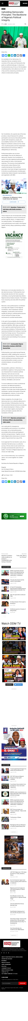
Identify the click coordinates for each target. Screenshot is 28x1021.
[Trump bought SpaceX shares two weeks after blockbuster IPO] (5, 770)
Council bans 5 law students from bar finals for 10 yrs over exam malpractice (18, 786)
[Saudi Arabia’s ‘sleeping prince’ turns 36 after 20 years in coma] (5, 913)
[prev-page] (2, 616)
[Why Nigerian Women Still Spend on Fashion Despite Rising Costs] (5, 826)
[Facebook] (1, 953)
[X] (8, 953)
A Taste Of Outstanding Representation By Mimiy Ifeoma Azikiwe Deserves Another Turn (18, 588)
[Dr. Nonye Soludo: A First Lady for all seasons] (5, 603)
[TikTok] (6, 953)
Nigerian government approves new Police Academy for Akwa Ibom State (17, 889)
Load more (13, 832)
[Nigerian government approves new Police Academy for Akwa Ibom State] (5, 890)
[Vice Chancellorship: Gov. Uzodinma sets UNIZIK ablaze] (5, 930)
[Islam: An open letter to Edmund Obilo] (5, 596)
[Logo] (14, 3)
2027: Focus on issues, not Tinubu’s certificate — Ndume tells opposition (18, 811)
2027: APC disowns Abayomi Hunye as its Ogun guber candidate (17, 778)
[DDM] (2, 24)
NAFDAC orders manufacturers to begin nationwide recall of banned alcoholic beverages (18, 794)
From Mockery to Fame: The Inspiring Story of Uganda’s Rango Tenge (18, 897)
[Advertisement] (14, 90)
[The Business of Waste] (5, 819)
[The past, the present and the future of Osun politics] (5, 581)
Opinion (3, 8)
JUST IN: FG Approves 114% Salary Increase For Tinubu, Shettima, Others (18, 873)
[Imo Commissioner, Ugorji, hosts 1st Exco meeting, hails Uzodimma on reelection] (5, 882)
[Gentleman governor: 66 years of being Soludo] (5, 611)
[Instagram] (4, 953)
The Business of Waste (15, 817)
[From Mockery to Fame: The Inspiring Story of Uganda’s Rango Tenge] (5, 897)
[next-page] (5, 616)
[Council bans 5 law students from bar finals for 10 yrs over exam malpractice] (5, 786)
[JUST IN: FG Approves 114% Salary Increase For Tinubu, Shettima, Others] (5, 874)
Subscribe (22, 983)
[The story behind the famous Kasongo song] (5, 905)
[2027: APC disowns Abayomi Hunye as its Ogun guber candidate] (5, 778)
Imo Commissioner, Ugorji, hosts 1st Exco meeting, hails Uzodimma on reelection (18, 881)
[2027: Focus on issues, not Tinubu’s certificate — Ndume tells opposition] (5, 811)
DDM (6, 24)
